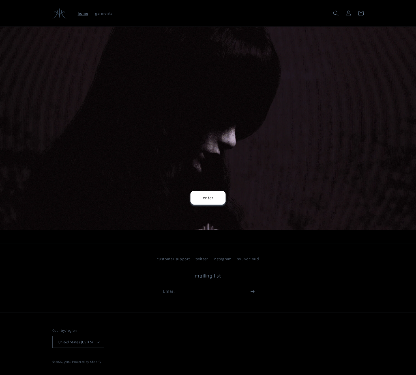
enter (208, 197)
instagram (222, 258)
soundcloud (248, 258)
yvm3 (68, 362)
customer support (173, 258)
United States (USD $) (75, 342)
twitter (202, 258)
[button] (336, 13)
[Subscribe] (252, 291)
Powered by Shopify (86, 362)
